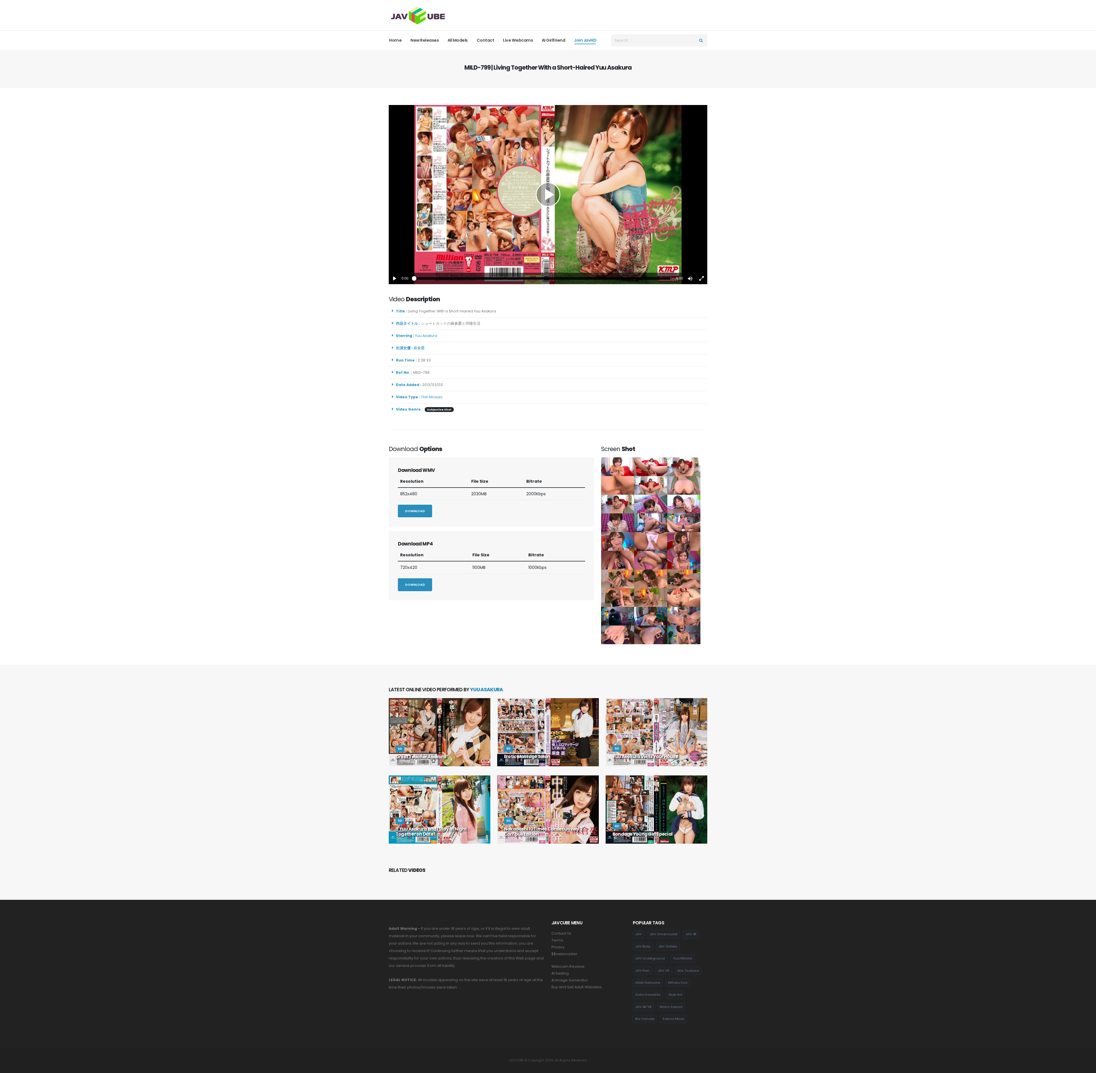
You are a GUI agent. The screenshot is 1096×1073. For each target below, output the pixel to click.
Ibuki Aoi (675, 994)
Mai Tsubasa (688, 970)
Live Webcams (518, 40)
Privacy (558, 947)
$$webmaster (564, 953)
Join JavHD (585, 40)
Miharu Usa (677, 982)
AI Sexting (560, 973)
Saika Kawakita (647, 994)
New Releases (424, 40)
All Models (458, 40)
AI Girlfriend (553, 40)
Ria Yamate (644, 1019)
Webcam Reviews (568, 966)
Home (395, 40)
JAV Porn (642, 970)
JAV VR (663, 970)
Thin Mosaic (432, 397)
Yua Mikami (682, 958)
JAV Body (642, 946)
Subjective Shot (439, 409)
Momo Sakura (671, 1007)
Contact (485, 40)
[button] (690, 278)
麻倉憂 (420, 347)
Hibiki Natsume (647, 982)
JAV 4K (691, 934)
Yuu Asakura (427, 335)
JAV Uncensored (663, 934)
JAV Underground (650, 958)
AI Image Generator (569, 980)
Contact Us (561, 933)
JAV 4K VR (643, 1007)
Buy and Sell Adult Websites (576, 987)
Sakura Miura (673, 1019)
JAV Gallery (667, 946)
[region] (548, 194)
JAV (638, 934)
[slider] (542, 278)
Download (415, 511)
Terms (557, 940)
